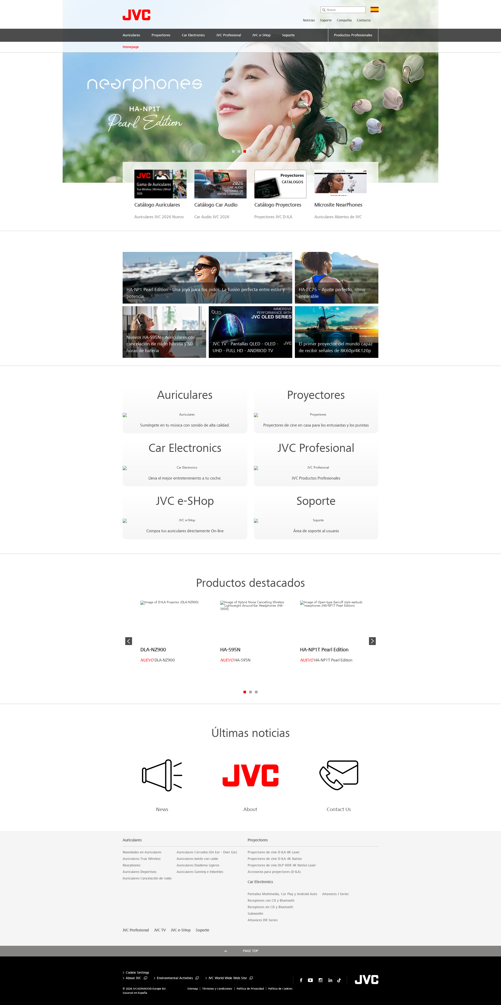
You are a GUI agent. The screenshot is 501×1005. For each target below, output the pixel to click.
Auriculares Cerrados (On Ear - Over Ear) (207, 852)
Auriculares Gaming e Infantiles (200, 872)
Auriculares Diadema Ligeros (198, 865)
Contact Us (339, 809)
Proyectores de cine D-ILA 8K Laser (274, 852)
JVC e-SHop (185, 501)
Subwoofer (256, 914)
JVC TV (160, 930)
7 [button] (267, 151)
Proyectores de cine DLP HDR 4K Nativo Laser (282, 865)
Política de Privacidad (250, 988)
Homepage (131, 47)
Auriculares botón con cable (197, 859)
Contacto (364, 20)
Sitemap (192, 988)
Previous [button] (128, 641)
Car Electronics (185, 448)
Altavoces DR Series (262, 920)
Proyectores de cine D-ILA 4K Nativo (275, 859)
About (250, 809)
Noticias (309, 20)
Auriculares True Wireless (141, 859)
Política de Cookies (280, 988)
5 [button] (256, 151)
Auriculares (185, 395)
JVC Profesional (316, 448)
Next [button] (372, 641)
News (162, 809)
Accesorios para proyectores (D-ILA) (274, 872)
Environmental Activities (175, 978)
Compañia (344, 20)
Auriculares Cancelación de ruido (147, 878)
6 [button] (262, 151)
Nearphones (131, 865)
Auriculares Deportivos (139, 872)
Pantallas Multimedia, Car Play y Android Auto (282, 894)
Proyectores (316, 395)
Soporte (326, 20)
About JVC (133, 978)
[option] (250, 91)
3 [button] (244, 151)
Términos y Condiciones (217, 988)
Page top (250, 951)
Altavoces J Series (335, 894)
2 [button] (239, 151)
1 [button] (233, 151)
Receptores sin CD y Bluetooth (270, 907)
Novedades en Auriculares (142, 852)
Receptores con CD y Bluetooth (271, 900)
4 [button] (250, 151)
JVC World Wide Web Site (227, 978)
